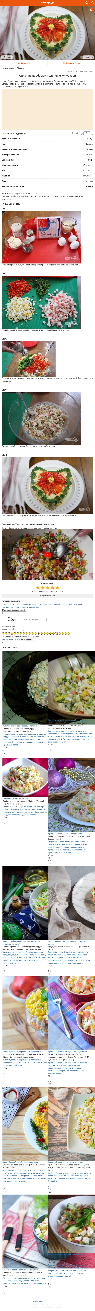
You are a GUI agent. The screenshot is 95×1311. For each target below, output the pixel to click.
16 (49, 858)
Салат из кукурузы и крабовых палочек (19, 726)
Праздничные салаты (12, 607)
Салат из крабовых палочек (46, 604)
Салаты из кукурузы (30, 607)
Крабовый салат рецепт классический (65, 833)
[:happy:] (27, 633)
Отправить (28, 639)
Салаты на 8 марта (10, 604)
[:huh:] (68, 633)
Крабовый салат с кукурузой (15, 798)
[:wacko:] (24, 633)
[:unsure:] (30, 633)
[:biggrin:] (38, 633)
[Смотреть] (47, 555)
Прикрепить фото (12, 639)
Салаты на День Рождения (71, 604)
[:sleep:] (60, 633)
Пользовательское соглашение (47, 1304)
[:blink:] (18, 633)
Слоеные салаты (26, 604)
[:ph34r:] (9, 633)
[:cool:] (36, 633)
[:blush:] (41, 633)
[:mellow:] (53, 633)
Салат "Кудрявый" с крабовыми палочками (21, 1052)
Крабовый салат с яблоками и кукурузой (20, 1270)
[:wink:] (15, 633)
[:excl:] (12, 633)
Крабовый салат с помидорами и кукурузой (67, 1052)
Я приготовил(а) (47, 596)
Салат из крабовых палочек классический (67, 1254)
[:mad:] (3, 633)
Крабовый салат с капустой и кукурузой (65, 1162)
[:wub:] (56, 633)
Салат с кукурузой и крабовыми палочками (67, 720)
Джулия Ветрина (86, 71)
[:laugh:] (65, 633)
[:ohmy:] (6, 633)
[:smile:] (44, 633)
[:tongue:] (47, 633)
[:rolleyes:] (33, 633)
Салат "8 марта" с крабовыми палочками (20, 1162)
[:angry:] (50, 633)
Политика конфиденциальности (47, 1307)
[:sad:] (21, 633)
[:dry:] (62, 633)
